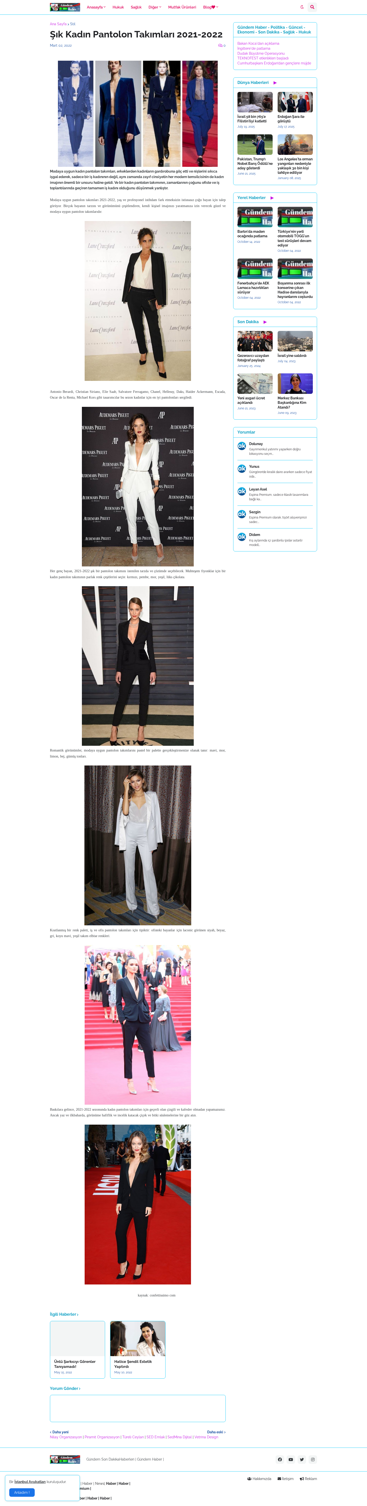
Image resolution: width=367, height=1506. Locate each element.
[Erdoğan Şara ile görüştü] (295, 102)
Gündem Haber (149, 1459)
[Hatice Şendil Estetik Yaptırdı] (137, 1338)
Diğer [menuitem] (153, 7)
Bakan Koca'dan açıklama (258, 43)
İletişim (287, 1479)
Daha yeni (60, 1432)
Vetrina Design (206, 1437)
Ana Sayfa (58, 24)
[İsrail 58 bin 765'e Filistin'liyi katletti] (255, 102)
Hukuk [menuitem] (118, 7)
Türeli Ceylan (133, 1437)
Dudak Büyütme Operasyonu (261, 53)
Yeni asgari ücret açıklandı (251, 400)
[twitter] (302, 1459)
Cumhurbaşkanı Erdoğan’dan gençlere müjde (274, 63)
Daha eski (215, 1432)
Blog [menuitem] (207, 7)
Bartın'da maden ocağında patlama (252, 234)
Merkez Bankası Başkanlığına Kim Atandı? (292, 402)
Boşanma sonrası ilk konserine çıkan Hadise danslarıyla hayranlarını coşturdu (295, 290)
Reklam (310, 1479)
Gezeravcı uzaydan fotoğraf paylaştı (253, 358)
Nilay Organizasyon (66, 1437)
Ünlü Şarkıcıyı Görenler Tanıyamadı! (75, 1364)
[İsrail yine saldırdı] (295, 341)
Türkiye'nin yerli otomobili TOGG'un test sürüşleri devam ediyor (294, 238)
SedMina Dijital (180, 1437)
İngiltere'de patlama (253, 48)
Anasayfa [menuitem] (95, 7)
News (99, 1484)
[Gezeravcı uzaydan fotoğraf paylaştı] (255, 341)
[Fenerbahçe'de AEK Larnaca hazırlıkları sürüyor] (255, 268)
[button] (302, 7)
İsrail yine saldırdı (292, 356)
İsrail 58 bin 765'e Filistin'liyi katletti (252, 119)
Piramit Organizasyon (102, 1437)
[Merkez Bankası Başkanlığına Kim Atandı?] (295, 383)
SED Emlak (156, 1437)
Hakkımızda (261, 1479)
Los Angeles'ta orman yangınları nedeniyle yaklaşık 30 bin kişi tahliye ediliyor (295, 166)
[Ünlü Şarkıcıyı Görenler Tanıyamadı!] (77, 1338)
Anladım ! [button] (22, 1493)
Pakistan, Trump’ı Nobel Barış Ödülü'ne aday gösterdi (255, 163)
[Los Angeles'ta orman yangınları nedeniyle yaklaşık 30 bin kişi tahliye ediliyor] (295, 144)
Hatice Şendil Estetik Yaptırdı (133, 1364)
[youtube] (291, 1459)
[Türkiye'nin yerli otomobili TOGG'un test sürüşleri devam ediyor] (295, 217)
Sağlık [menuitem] (136, 7)
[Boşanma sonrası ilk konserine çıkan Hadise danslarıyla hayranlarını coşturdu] (295, 268)
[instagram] (313, 1459)
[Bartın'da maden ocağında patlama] (255, 217)
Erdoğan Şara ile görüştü (291, 119)
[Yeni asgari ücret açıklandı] (255, 383)
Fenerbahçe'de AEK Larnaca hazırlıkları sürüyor (253, 287)
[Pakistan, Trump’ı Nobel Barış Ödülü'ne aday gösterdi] (255, 144)
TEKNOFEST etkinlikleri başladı (263, 58)
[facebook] (280, 1459)
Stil (72, 24)
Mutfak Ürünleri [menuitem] (182, 7)
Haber (87, 1484)
